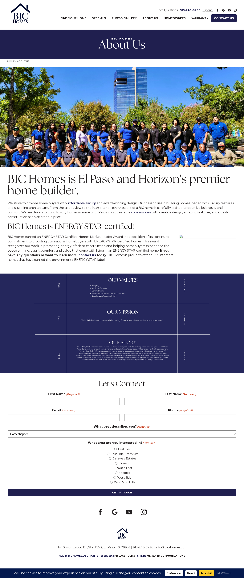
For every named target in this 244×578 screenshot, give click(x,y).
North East (124, 468)
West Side (124, 477)
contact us (87, 255)
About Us (150, 18)
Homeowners (175, 18)
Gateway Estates (124, 458)
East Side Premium (124, 454)
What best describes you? (122, 426)
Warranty (199, 18)
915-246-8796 (190, 10)
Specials (99, 18)
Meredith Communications (166, 555)
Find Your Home (73, 18)
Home (11, 61)
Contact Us (224, 18)
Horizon (124, 463)
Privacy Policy (124, 555)
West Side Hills (124, 482)
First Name (63, 394)
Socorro (124, 473)
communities (141, 212)
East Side (124, 449)
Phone (180, 410)
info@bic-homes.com (172, 547)
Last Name (180, 394)
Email (63, 410)
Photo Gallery (124, 18)
